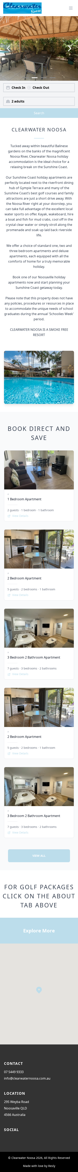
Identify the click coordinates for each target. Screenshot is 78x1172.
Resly (51, 1166)
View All (39, 856)
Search (39, 113)
